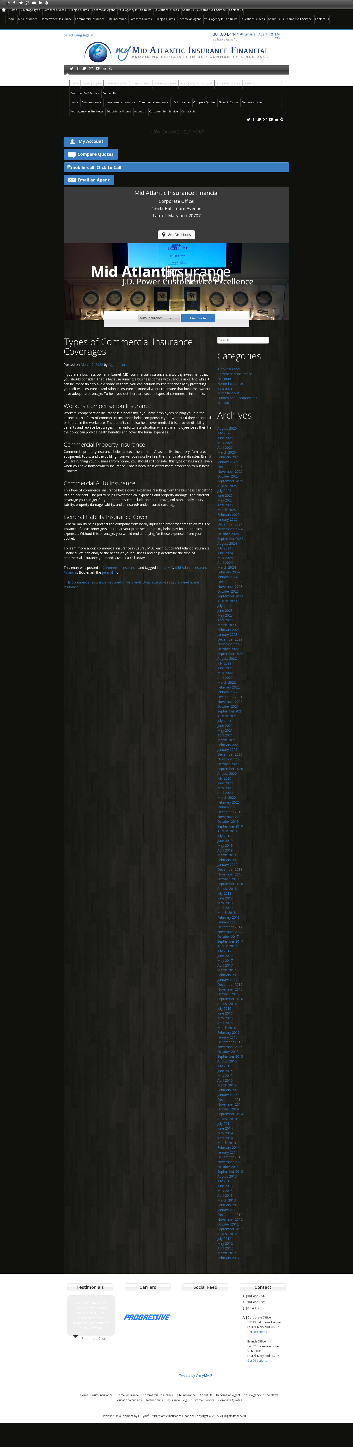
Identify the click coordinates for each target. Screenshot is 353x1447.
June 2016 (225, 1013)
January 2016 (227, 1037)
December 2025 (229, 466)
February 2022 (228, 687)
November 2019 (230, 816)
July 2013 (224, 1181)
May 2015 (225, 1075)
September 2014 (230, 1114)
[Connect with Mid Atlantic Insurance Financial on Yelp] (46, 2)
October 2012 (228, 1224)
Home (13, 10)
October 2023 (228, 591)
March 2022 (226, 682)
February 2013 (228, 1205)
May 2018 (225, 903)
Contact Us (236, 10)
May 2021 (225, 730)
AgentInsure (118, 364)
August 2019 (227, 831)
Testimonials (154, 1400)
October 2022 (228, 649)
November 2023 (230, 586)
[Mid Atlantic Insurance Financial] (176, 52)
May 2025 (225, 500)
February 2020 (228, 802)
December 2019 (229, 812)
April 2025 (225, 505)
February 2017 (228, 975)
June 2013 (225, 1186)
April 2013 (225, 1195)
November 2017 (230, 931)
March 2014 (226, 1142)
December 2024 (229, 524)
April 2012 (225, 1248)
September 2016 (230, 999)
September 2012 (230, 1229)
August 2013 (227, 1176)
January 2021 (227, 749)
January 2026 (227, 462)
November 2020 (230, 759)
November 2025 (230, 471)
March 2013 (226, 1200)
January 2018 (227, 922)
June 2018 (225, 898)
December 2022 (229, 639)
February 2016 (228, 1032)
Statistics (224, 402)
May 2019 (225, 845)
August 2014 (227, 1118)
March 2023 (226, 625)
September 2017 (230, 941)
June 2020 (225, 783)
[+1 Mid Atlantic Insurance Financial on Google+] (27, 2)
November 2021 (230, 701)
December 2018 (229, 869)
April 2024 (225, 562)
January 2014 (227, 1152)
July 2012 (224, 1238)
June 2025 (225, 495)
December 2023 (229, 581)
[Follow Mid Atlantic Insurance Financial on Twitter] (21, 2)
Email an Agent (256, 34)
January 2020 (227, 807)
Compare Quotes (54, 10)
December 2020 (229, 754)
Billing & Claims (79, 10)
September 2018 (230, 883)
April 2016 (225, 1023)
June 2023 (225, 610)
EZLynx (143, 1416)
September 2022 (230, 653)
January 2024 (227, 577)
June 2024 (225, 553)
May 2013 (225, 1190)
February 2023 (228, 629)
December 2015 (229, 1042)
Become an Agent (103, 10)
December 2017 (229, 927)
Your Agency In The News (134, 10)
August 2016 (227, 1003)
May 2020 (225, 788)
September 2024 (230, 538)
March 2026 (226, 452)
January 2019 (227, 864)
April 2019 (225, 850)
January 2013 (227, 1210)
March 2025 (226, 510)
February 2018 (228, 917)
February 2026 (228, 457)
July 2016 (224, 1008)
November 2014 (230, 1104)
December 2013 (229, 1157)
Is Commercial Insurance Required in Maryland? (102, 582)
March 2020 (226, 797)
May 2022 (225, 673)
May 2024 (225, 557)
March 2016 (226, 1027)
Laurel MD (165, 567)
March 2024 (226, 567)
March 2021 (226, 740)
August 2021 (227, 716)
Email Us (253, 1308)
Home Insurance (230, 383)
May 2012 (225, 1243)
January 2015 (227, 1094)
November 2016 (230, 989)
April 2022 (225, 677)
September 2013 (230, 1171)
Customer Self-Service (211, 10)
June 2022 (225, 668)
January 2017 (227, 979)
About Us (188, 10)
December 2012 (229, 1214)
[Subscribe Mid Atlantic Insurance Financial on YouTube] (34, 2)
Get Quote (198, 318)
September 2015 (230, 1056)
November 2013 (230, 1162)
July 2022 (224, 663)
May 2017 (225, 960)
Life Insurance (117, 19)
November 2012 (230, 1219)
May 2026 (225, 442)
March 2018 (226, 912)
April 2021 (225, 735)
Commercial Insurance (89, 19)
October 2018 (228, 879)
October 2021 (228, 706)
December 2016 (229, 984)
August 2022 (227, 658)
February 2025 (228, 514)
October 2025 (228, 476)
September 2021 (230, 711)
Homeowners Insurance (56, 19)
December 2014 (229, 1099)
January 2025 (227, 519)
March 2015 (226, 1085)
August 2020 (227, 773)
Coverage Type (30, 10)
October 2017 (228, 936)
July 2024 (224, 548)
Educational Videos (166, 10)
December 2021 (229, 696)
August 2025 (227, 486)
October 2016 (228, 994)
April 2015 (225, 1080)
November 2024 (230, 529)
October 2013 (228, 1166)
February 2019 (228, 860)
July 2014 (224, 1123)
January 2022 (227, 692)
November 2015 (230, 1046)
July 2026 (224, 433)
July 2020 (224, 778)
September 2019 (230, 826)
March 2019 (226, 855)
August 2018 (227, 888)
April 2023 (225, 620)
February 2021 (228, 744)
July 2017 (224, 951)
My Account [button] (281, 36)
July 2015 (224, 1066)
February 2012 (228, 1257)
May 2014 (225, 1133)
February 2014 (228, 1147)
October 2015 (228, 1051)
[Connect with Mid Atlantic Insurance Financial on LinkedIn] (40, 2)
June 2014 (225, 1128)
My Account (91, 141)
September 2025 (230, 481)
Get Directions (179, 234)
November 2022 (230, 644)
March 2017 (226, 970)
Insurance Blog (177, 1400)
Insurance (224, 388)
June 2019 (225, 840)
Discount (224, 378)
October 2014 (228, 1109)
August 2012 (227, 1233)
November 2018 (230, 874)
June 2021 (225, 725)
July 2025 (224, 490)
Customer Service (202, 1400)
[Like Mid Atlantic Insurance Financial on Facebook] (14, 2)
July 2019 (224, 836)
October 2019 (228, 821)
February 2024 (228, 572)
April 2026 (225, 447)
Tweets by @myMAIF (195, 1375)
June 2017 (225, 955)
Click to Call (109, 167)
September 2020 (230, 768)
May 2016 (225, 1018)
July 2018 (224, 893)
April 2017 (225, 965)
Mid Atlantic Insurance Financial (173, 1416)
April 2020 (225, 792)
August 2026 (227, 428)
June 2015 (225, 1070)
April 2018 (225, 907)
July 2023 (224, 605)
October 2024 (228, 533)
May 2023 (225, 615)
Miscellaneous (228, 393)
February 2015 (228, 1090)
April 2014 (225, 1138)
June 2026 (225, 438)
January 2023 (227, 634)
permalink (109, 572)
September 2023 (230, 596)
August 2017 (227, 946)
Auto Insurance (27, 19)
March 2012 (226, 1253)
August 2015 (227, 1061)
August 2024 (227, 543)
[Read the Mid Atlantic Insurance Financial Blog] (8, 2)
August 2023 (227, 601)
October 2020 (228, 764)
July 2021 (224, 720)
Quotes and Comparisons (237, 398)
